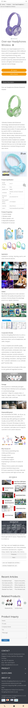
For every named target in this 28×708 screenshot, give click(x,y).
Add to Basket (14, 74)
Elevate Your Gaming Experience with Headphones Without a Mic (7, 589)
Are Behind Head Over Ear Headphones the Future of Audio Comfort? (7, 581)
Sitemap (13, 697)
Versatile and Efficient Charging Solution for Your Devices (7, 587)
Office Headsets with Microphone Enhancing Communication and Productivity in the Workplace (20, 585)
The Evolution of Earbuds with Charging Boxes (7, 585)
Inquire (15, 70)
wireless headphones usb (9, 565)
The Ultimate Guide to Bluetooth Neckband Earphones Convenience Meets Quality (20, 589)
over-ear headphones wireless (10, 562)
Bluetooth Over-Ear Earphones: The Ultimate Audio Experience (20, 587)
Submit (5, 640)
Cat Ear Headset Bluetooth (19, 608)
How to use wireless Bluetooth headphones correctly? (20, 583)
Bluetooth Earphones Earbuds (9, 608)
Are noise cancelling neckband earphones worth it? (7, 583)
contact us (6, 539)
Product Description (8, 82)
